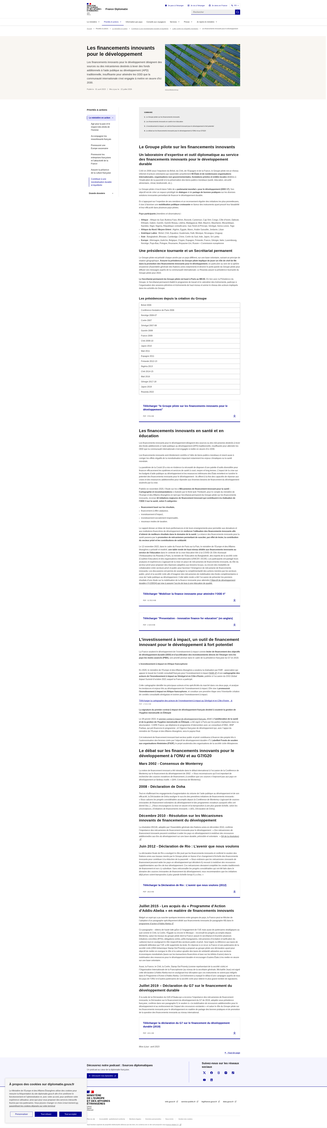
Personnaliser (21, 1114)
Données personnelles (153, 1119)
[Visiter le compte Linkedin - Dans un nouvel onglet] (211, 1079)
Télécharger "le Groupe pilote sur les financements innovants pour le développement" (185, 408)
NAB (212, 673)
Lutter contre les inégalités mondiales (185, 29)
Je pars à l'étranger (176, 5)
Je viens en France (219, 5)
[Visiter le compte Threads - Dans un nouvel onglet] (218, 1072)
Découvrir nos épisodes (102, 1076)
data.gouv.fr (228, 1102)
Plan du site (91, 1119)
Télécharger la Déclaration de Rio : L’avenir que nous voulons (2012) (184, 885)
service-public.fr (188, 1102)
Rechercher (237, 12)
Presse (187, 22)
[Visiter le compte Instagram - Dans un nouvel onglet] (225, 1072)
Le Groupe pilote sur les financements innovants (163, 117)
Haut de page (233, 1053)
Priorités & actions (111, 22)
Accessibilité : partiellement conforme (112, 1119)
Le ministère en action (119, 29)
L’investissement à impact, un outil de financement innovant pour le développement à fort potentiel (180, 126)
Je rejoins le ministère (205, 22)
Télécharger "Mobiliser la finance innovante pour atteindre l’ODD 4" (184, 593)
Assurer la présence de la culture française (101, 171)
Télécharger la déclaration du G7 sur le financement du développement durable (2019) (186, 1025)
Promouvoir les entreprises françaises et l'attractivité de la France (101, 159)
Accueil (89, 29)
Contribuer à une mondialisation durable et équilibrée (149, 29)
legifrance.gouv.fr (209, 1102)
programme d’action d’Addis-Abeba (155, 924)
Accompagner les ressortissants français (101, 137)
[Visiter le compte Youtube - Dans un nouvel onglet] (204, 1079)
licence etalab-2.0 (172, 1125)
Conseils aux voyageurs (156, 22)
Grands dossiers (97, 193)
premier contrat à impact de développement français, (182, 719)
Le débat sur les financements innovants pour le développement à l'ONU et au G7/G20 (176, 131)
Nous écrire (169, 1119)
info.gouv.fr (170, 1102)
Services (173, 22)
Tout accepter (71, 1114)
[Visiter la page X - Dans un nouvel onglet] (204, 1072)
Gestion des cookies (185, 1119)
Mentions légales (135, 1119)
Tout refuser (46, 1114)
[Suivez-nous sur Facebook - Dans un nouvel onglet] (211, 1072)
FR (235, 5)
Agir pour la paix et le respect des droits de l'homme (100, 127)
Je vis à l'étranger (198, 5)
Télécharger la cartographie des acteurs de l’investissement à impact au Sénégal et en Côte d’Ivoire (184, 701)
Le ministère (92, 22)
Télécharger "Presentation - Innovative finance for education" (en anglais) (188, 618)
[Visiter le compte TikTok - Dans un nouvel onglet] (233, 1072)
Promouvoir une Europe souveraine (99, 146)
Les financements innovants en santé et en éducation (164, 122)
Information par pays (134, 22)
